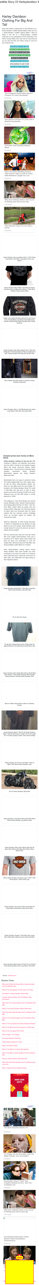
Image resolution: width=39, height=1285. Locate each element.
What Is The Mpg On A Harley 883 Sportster (15, 1049)
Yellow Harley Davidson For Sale (12, 1042)
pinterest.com (12, 975)
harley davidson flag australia (19, 61)
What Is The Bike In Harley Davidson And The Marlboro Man (18, 1054)
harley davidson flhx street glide (19, 49)
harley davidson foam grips (19, 58)
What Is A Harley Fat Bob (9, 1045)
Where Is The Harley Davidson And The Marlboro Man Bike (18, 1019)
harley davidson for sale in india (19, 64)
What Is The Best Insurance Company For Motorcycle (18, 1027)
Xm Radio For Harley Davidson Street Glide (15, 993)
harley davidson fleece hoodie (19, 67)
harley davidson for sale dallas (19, 46)
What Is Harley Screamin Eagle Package (14, 1068)
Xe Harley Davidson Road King (11, 1038)
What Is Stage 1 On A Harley (11, 1034)
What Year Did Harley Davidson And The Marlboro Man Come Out (18, 1063)
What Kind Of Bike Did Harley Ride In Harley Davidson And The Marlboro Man (18, 985)
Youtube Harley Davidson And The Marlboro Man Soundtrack (17, 998)
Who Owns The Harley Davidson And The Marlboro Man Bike (19, 1004)
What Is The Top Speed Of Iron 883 (13, 1031)
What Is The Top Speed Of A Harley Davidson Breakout (18, 1023)
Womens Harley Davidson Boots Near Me (14, 1058)
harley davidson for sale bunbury (19, 52)
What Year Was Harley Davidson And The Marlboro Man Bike (19, 1013)
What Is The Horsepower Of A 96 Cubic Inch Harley (17, 990)
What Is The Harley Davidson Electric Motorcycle (16, 1008)
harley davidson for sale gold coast (19, 55)
